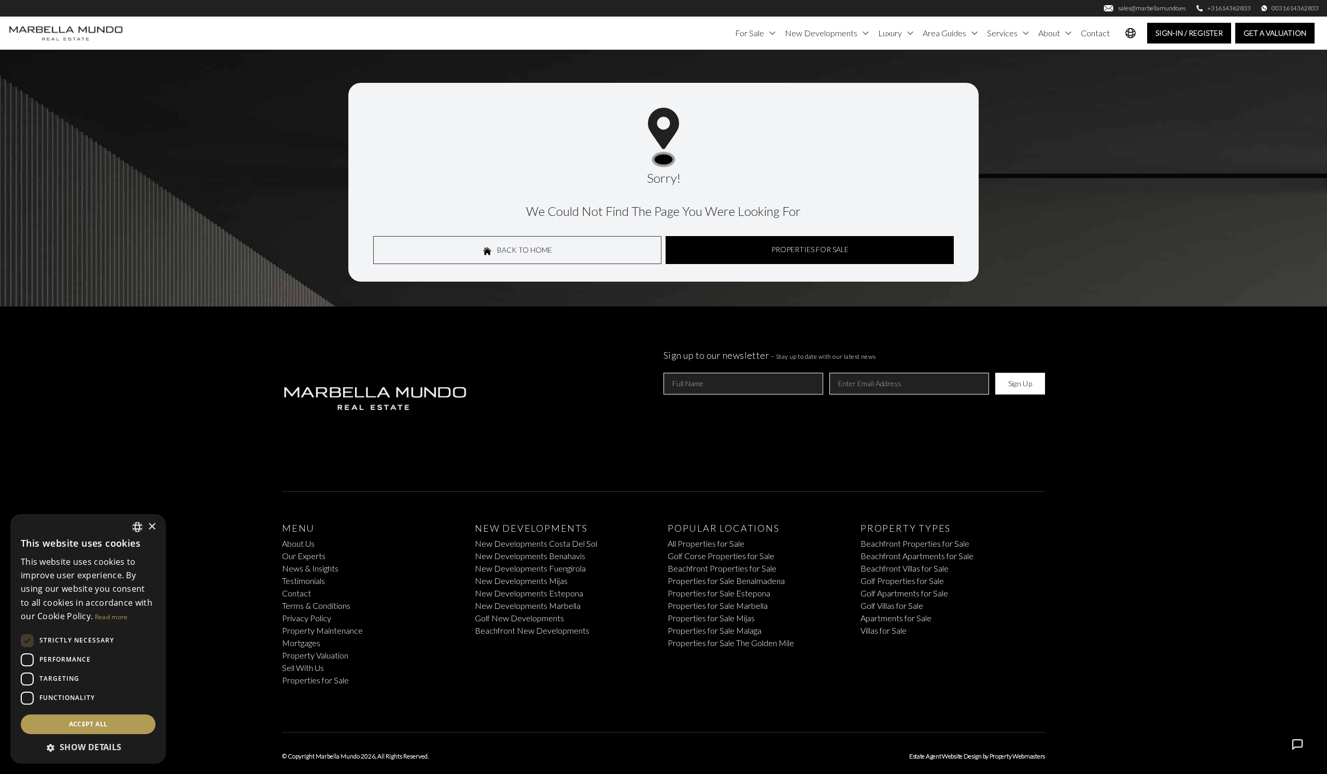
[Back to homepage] (66, 33)
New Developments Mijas (521, 581)
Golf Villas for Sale (891, 605)
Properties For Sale (810, 249)
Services (1002, 33)
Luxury (890, 33)
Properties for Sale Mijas (711, 618)
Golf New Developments (519, 618)
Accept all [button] (88, 724)
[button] (88, 747)
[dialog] (88, 639)
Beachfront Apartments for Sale (916, 556)
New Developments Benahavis (530, 556)
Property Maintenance (322, 630)
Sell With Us (303, 668)
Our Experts (304, 556)
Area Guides (944, 33)
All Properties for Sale (706, 543)
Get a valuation (1275, 32)
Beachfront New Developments (532, 630)
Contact (1095, 33)
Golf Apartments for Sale (904, 593)
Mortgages (301, 643)
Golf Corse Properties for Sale (721, 556)
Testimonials (303, 581)
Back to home (524, 249)
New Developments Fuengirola (530, 568)
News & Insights (310, 568)
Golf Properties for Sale (902, 581)
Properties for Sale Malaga (714, 630)
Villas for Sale (883, 630)
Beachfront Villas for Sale (904, 568)
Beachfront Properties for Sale (722, 568)
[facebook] (646, 705)
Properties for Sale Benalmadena (726, 581)
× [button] (152, 527)
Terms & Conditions (316, 605)
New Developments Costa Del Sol (536, 543)
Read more (111, 616)
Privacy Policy (306, 618)
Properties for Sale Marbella (718, 605)
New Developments (821, 33)
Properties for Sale (315, 680)
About (1049, 33)
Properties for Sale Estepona (719, 593)
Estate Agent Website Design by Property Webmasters (977, 756)
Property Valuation (315, 655)
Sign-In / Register (1189, 32)
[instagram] (680, 705)
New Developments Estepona (529, 593)
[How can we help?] (1297, 744)
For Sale (749, 33)
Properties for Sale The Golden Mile (731, 643)
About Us (298, 543)
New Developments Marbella (528, 605)
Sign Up (1020, 383)
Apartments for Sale (895, 618)
